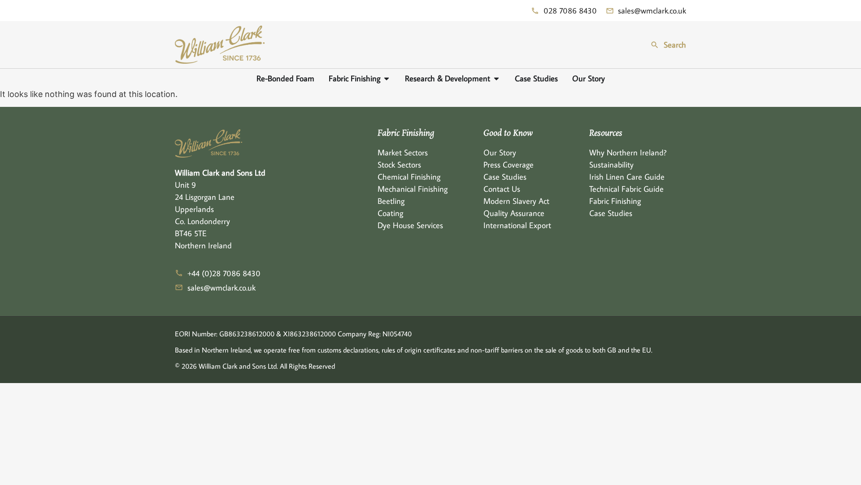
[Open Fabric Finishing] (387, 78)
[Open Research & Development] (496, 78)
